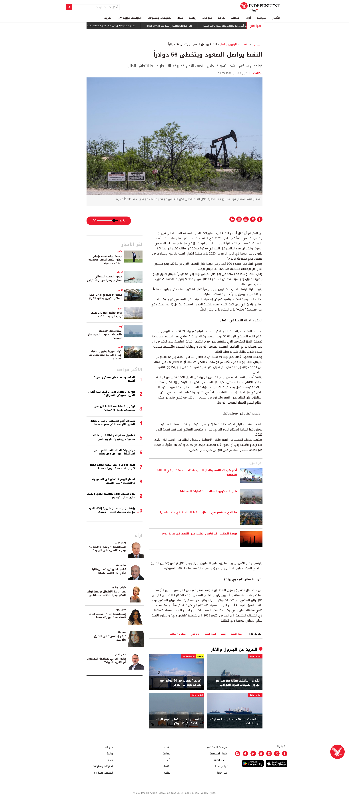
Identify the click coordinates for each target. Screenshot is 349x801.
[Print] (232, 219)
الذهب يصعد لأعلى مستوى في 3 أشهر (114, 379)
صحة (180, 17)
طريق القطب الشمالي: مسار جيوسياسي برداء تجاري (105, 278)
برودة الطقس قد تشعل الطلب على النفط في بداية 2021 (199, 533)
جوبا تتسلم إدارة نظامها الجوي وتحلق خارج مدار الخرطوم (111, 495)
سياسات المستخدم (217, 747)
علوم (120, 308)
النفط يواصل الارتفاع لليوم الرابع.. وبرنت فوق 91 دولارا (177, 721)
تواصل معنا (221, 766)
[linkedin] (253, 753)
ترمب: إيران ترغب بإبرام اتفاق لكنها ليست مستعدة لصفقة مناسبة (105, 260)
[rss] (237, 753)
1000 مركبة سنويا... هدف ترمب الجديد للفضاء (107, 314)
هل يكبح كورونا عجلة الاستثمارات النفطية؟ (208, 491)
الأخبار (276, 17)
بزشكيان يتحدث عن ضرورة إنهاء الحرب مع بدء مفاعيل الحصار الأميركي (111, 510)
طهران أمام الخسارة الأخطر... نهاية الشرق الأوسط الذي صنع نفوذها (112, 422)
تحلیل (120, 272)
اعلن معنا (222, 772)
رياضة (192, 17)
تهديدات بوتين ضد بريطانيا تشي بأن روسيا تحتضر (109, 571)
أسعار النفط (237, 634)
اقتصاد (235, 17)
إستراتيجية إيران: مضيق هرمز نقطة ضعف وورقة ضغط (107, 616)
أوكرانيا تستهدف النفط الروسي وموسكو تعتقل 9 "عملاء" (114, 408)
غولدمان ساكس (177, 634)
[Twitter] (277, 753)
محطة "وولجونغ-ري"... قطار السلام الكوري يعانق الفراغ (106, 296)
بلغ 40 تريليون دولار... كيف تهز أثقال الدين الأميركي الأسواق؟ (111, 393)
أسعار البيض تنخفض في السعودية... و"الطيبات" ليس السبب (112, 481)
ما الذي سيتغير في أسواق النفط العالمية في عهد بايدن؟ (198, 512)
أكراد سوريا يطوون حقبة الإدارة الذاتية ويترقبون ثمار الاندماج (105, 355)
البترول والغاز (228, 44)
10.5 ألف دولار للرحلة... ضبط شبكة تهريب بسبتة (243, 26)
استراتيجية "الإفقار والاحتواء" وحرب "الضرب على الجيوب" (105, 335)
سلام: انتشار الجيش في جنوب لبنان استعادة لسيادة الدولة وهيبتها (119, 26)
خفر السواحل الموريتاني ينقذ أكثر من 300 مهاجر (186, 26)
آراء (248, 17)
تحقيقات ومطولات (159, 17)
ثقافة (221, 17)
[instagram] (269, 753)
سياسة (261, 17)
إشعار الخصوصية (218, 753)
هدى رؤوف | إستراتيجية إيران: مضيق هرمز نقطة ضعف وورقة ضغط (112, 466)
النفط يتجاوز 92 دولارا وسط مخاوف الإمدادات (235, 721)
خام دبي (195, 634)
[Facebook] (284, 753)
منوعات (207, 17)
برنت (223, 634)
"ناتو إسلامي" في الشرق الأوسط (110, 638)
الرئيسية (257, 44)
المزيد (108, 17)
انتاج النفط (210, 634)
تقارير (120, 290)
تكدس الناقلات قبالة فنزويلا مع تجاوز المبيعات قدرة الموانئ (238, 683)
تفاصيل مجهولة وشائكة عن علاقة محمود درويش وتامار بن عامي (114, 437)
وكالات (257, 73)
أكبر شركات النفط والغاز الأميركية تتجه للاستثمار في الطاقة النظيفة (197, 472)
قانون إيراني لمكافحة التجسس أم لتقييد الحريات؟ (106, 660)
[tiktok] (245, 753)
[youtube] (261, 753)
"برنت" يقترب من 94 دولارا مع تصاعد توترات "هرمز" (180, 683)
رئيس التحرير (220, 760)
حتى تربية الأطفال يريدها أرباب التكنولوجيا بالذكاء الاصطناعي (106, 593)
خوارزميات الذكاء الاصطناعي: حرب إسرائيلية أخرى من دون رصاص (114, 452)
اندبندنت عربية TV (130, 17)
